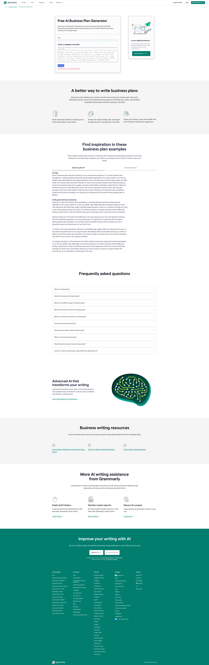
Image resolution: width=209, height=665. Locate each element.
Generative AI (76, 596)
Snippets (96, 621)
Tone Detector (97, 605)
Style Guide (97, 619)
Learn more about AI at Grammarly (64, 399)
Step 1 (59, 37)
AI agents (96, 580)
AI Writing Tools (98, 602)
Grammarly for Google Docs (59, 602)
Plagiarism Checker (99, 578)
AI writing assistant (78, 598)
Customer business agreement (123, 605)
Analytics (96, 624)
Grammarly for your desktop (59, 578)
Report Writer (93, 516)
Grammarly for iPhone (58, 608)
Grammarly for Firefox (58, 594)
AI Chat (96, 600)
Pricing (51, 2)
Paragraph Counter (99, 613)
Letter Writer (57, 516)
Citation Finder (97, 632)
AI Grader (96, 635)
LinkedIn (139, 589)
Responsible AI (118, 583)
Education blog (77, 609)
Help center (139, 575)
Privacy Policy (118, 557)
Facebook (139, 581)
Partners (117, 594)
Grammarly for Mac (57, 583)
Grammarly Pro (77, 578)
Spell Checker (97, 643)
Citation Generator (99, 589)
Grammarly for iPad (57, 610)
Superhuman (120, 575)
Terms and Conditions (107, 557)
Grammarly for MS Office (58, 600)
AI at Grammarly (77, 593)
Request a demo (177, 2)
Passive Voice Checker (99, 651)
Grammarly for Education (79, 587)
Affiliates (117, 592)
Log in (187, 2)
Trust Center (118, 597)
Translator (96, 597)
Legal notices (118, 616)
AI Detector (128, 516)
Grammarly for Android (58, 613)
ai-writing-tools (13, 7)
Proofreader (97, 654)
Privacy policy (118, 600)
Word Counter (97, 608)
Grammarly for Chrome (58, 589)
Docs (53, 575)
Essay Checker (97, 591)
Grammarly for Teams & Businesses (79, 581)
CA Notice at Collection (111, 559)
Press (116, 589)
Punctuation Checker (99, 649)
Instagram (140, 583)
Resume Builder (98, 641)
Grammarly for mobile (57, 605)
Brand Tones (97, 627)
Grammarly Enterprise (78, 585)
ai (5, 7)
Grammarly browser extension (60, 586)
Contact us (138, 578)
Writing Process (77, 601)
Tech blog (75, 606)
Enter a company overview (68, 44)
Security (117, 611)
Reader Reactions (98, 638)
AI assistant (76, 590)
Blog (74, 604)
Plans (74, 575)
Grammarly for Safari (57, 591)
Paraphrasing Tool (98, 594)
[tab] (78, 168)
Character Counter (99, 610)
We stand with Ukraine (120, 581)
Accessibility (118, 613)
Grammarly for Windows (58, 580)
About (116, 578)
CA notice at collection (120, 608)
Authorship (97, 630)
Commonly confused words (80, 615)
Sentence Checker (98, 646)
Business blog (76, 612)
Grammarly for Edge (57, 597)
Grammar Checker (99, 575)
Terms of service (119, 602)
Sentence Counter (98, 616)
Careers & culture (119, 586)
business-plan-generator (26, 7)
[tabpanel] (104, 213)
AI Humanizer (97, 586)
